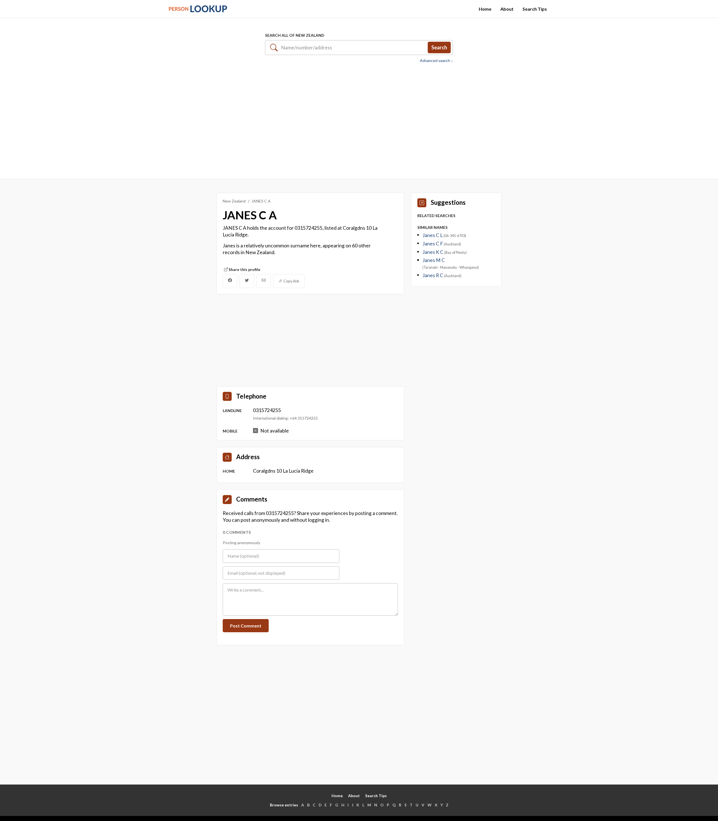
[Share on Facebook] (230, 281)
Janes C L (432, 235)
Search (439, 47)
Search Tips (535, 9)
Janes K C (433, 252)
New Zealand (234, 201)
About (507, 9)
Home (485, 9)
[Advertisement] (359, 118)
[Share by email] (263, 281)
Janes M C (433, 260)
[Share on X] (247, 281)
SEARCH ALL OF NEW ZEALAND (294, 35)
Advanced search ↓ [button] (436, 60)
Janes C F (433, 244)
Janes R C (433, 275)
